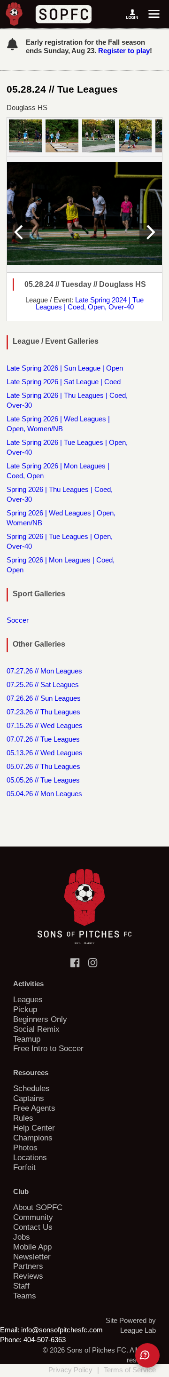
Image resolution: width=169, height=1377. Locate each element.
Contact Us (33, 1227)
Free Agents (34, 1108)
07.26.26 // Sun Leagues (44, 698)
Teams (24, 1295)
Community (33, 1217)
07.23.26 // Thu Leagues (43, 712)
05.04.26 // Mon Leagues (44, 794)
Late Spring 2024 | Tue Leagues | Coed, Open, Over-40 (90, 303)
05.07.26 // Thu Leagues (43, 766)
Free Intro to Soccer (48, 1048)
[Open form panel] (147, 1355)
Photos (25, 1147)
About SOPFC (37, 1207)
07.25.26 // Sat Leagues (43, 684)
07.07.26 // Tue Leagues (43, 739)
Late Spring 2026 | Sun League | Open (65, 368)
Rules (23, 1118)
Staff (21, 1286)
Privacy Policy (70, 1370)
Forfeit (24, 1167)
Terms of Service (130, 1370)
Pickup (25, 1009)
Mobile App (32, 1246)
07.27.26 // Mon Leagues (44, 671)
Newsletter (32, 1256)
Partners (28, 1266)
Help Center (34, 1128)
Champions (33, 1137)
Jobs (21, 1237)
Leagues (28, 999)
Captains (28, 1098)
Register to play (124, 51)
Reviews (28, 1276)
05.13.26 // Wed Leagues (45, 753)
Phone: (11, 1340)
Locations (30, 1157)
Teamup (26, 1039)
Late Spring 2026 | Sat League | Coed (64, 382)
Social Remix (36, 1029)
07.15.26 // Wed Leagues (45, 725)
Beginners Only (40, 1019)
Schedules (31, 1088)
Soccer (18, 620)
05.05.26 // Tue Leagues (43, 780)
